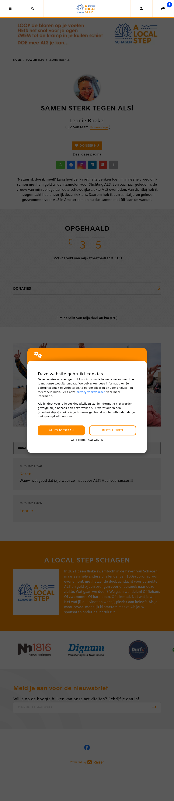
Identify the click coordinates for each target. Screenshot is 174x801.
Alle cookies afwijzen (87, 440)
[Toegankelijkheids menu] (169, 4)
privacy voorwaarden (90, 392)
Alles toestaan (61, 430)
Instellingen (112, 430)
